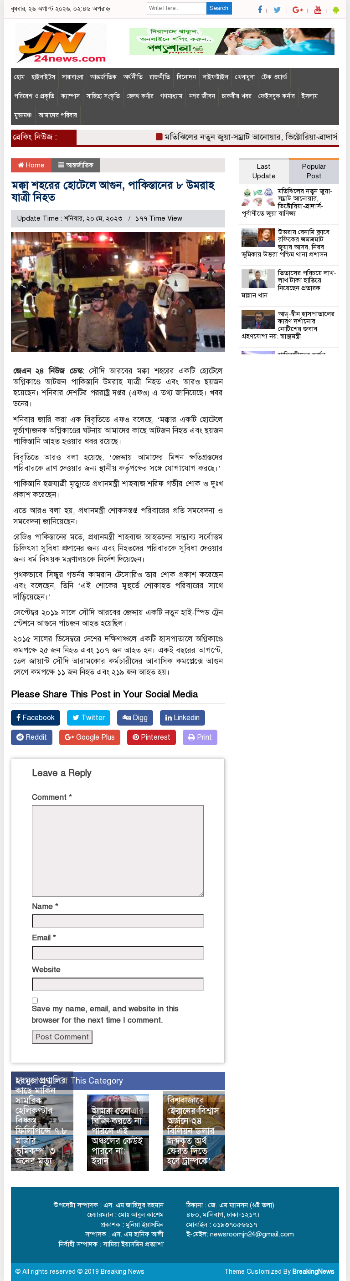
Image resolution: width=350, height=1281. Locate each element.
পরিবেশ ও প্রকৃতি (34, 96)
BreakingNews (314, 1272)
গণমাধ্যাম (171, 96)
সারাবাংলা (72, 77)
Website (46, 969)
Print (203, 737)
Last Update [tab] (264, 171)
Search (219, 8)
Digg (139, 717)
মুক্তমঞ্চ (23, 115)
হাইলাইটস (43, 77)
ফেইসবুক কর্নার (276, 96)
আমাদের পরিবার (58, 115)
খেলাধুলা (245, 77)
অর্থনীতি (133, 77)
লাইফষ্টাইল (215, 77)
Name (45, 906)
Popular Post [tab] (314, 171)
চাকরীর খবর (237, 96)
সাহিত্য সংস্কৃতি (103, 96)
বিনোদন (186, 77)
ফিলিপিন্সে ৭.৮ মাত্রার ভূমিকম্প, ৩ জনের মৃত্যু (41, 1146)
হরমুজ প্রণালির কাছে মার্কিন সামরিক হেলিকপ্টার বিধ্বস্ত (40, 1100)
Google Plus (94, 737)
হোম (19, 77)
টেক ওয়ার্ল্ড (274, 77)
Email (44, 938)
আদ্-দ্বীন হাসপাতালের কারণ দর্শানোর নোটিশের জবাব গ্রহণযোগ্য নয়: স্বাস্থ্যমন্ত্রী (288, 325)
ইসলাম (310, 96)
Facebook (38, 717)
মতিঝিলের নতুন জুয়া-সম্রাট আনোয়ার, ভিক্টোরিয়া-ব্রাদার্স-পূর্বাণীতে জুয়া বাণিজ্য (287, 202)
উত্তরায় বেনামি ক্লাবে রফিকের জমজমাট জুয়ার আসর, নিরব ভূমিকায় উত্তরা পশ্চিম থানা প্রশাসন (285, 243)
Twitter (92, 717)
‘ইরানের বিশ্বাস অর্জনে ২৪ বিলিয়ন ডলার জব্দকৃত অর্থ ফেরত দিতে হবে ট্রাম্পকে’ (193, 1136)
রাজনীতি (159, 77)
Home (34, 165)
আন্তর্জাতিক (103, 77)
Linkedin (186, 717)
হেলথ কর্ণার (140, 96)
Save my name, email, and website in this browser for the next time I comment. (105, 1014)
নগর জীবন (202, 96)
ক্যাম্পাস (70, 96)
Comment (52, 797)
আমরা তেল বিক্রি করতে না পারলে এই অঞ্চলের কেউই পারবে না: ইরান (117, 1136)
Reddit (35, 737)
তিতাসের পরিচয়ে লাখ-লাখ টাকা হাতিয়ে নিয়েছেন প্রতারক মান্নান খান (289, 284)
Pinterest (154, 737)
